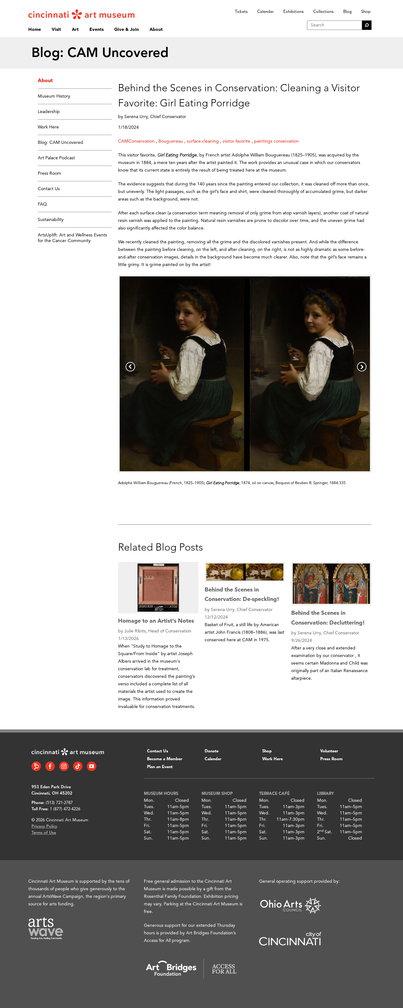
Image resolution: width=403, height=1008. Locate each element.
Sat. (147, 832)
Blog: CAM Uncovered (60, 142)
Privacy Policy (44, 826)
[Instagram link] (64, 766)
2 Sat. (324, 832)
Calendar (265, 12)
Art (75, 29)
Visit (56, 29)
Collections (323, 12)
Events (96, 29)
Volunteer (329, 751)
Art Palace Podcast (56, 158)
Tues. (149, 807)
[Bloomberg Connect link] (36, 766)
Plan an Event (160, 767)
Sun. (148, 838)
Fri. (147, 826)
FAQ (42, 204)
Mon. (149, 800)
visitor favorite (236, 141)
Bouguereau (170, 141)
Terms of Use (43, 833)
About (156, 29)
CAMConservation (136, 141)
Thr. (147, 819)
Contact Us (49, 189)
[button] (130, 366)
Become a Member (164, 759)
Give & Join (126, 29)
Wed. (149, 813)
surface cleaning (203, 141)
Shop (366, 12)
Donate (212, 751)
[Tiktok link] (77, 766)
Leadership (49, 112)
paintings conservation (276, 141)
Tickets (241, 12)
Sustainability (51, 220)
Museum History (54, 96)
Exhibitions (293, 12)
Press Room (49, 173)
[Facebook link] (50, 766)
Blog (347, 12)
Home (34, 29)
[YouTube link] (91, 766)
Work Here (48, 127)
